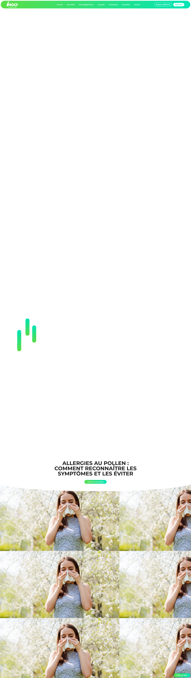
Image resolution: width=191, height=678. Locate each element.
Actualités (126, 5)
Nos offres (71, 5)
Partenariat (113, 5)
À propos (101, 5)
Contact (137, 5)
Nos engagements (86, 5)
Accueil (60, 5)
